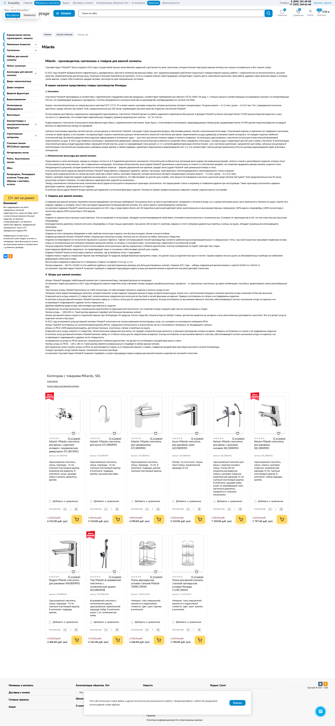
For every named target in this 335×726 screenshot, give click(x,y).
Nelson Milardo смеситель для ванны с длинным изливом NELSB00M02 (228, 445)
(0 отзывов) (74, 438)
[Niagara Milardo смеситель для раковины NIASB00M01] (64, 553)
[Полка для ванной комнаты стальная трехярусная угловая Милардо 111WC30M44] (188, 553)
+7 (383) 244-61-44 (300, 4)
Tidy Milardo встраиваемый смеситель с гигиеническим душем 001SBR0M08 (105, 585)
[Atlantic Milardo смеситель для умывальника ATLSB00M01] (146, 414)
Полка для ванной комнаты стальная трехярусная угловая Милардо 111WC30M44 (187, 585)
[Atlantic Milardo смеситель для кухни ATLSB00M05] (105, 414)
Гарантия (151, 715)
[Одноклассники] (10, 256)
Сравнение (298, 13)
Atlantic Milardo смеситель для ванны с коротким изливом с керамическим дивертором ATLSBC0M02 (64, 446)
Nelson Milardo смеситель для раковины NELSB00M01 (269, 445)
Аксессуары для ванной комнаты (63, 386)
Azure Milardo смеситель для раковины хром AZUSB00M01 (186, 445)
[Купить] (77, 519)
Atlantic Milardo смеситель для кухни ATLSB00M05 (105, 443)
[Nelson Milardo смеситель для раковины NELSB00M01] (270, 414)
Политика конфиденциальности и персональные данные (175, 720)
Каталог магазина (64, 34)
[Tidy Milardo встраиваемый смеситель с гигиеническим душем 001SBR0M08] (105, 553)
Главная (47, 34)
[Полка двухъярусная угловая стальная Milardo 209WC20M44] (146, 553)
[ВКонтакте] (5, 256)
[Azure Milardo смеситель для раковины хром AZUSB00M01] (188, 414)
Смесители (52, 381)
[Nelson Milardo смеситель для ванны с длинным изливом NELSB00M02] (229, 414)
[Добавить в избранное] (73, 433)
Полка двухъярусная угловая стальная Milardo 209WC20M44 (145, 583)
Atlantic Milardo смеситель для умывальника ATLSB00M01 (146, 445)
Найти (268, 13)
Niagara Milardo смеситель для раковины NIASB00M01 (64, 581)
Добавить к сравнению (65, 501)
